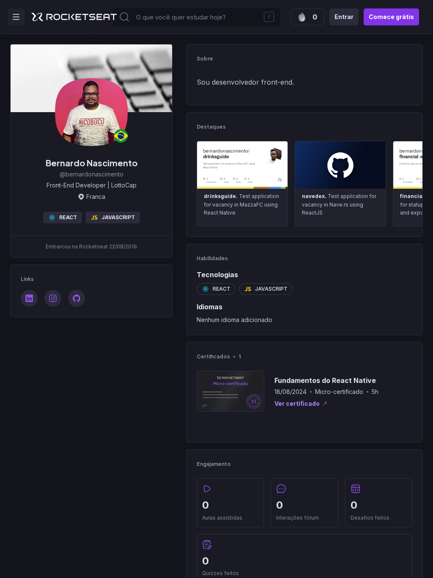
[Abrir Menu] (16, 16)
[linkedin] (29, 298)
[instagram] (52, 298)
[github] (76, 298)
